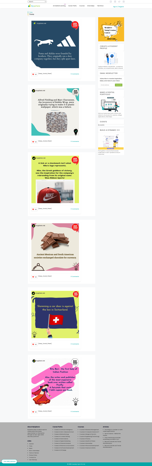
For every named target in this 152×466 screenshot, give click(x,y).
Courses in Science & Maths (87, 448)
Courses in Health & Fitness (87, 441)
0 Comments (75, 74)
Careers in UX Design (60, 450)
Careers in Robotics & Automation (64, 445)
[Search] (45, 1)
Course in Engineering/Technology (89, 436)
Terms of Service (34, 453)
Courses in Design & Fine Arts (87, 434)
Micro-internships (34, 450)
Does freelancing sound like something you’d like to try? (112, 438)
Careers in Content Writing (62, 436)
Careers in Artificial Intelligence (63, 429)
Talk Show (100, 6)
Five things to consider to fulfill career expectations (112, 430)
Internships (90, 6)
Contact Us (32, 457)
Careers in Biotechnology (61, 434)
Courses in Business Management (89, 429)
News (30, 448)
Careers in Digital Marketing (62, 441)
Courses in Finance (84, 439)
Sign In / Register (118, 7)
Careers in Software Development (64, 448)
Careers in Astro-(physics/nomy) (64, 432)
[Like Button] (33, 74)
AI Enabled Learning (59, 6)
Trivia (30, 12)
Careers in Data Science (61, 439)
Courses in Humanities (85, 443)
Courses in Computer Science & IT (89, 432)
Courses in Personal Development (89, 445)
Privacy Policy (33, 455)
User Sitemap (33, 460)
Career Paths (72, 6)
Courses (82, 6)
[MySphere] (34, 6)
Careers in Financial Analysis (62, 443)
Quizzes (31, 444)
